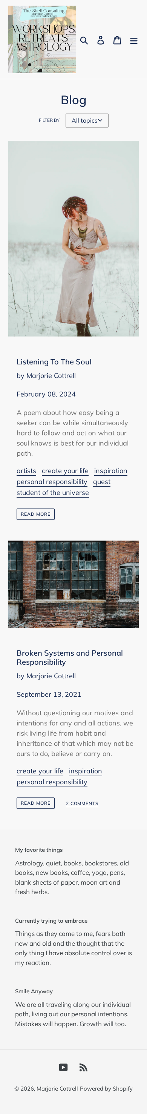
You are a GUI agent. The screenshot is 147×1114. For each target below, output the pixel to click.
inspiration (110, 470)
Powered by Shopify (106, 1088)
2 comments (82, 803)
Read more (36, 514)
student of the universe (53, 492)
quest (101, 481)
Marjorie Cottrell (57, 1088)
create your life (65, 470)
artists (26, 470)
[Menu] (134, 39)
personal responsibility (52, 481)
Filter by (49, 120)
